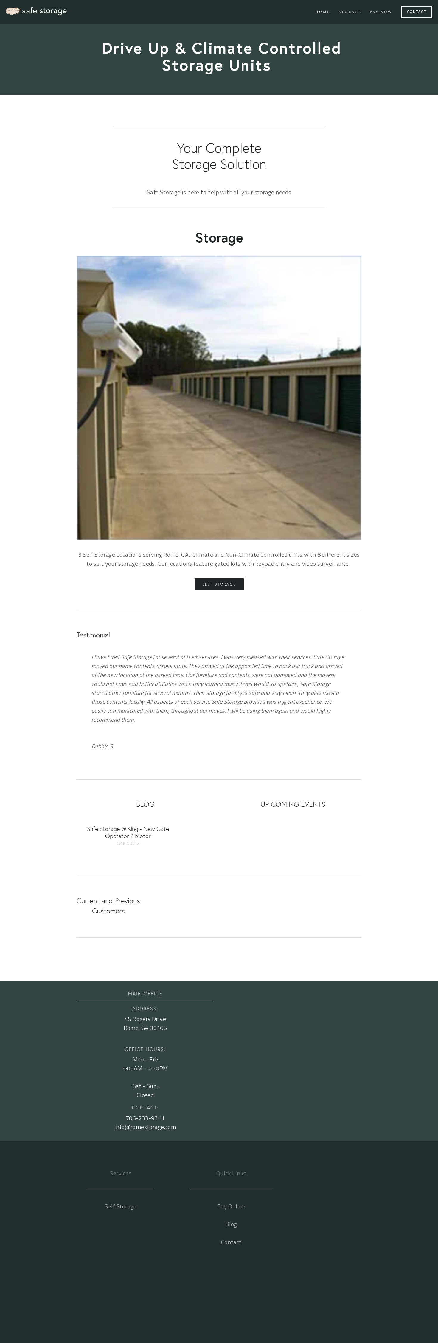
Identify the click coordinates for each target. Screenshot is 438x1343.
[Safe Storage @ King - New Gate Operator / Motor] (127, 822)
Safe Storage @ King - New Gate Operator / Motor (128, 832)
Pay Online (231, 1206)
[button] (351, 822)
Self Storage (219, 584)
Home (322, 12)
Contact (416, 12)
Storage (350, 12)
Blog (231, 1224)
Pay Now (381, 12)
